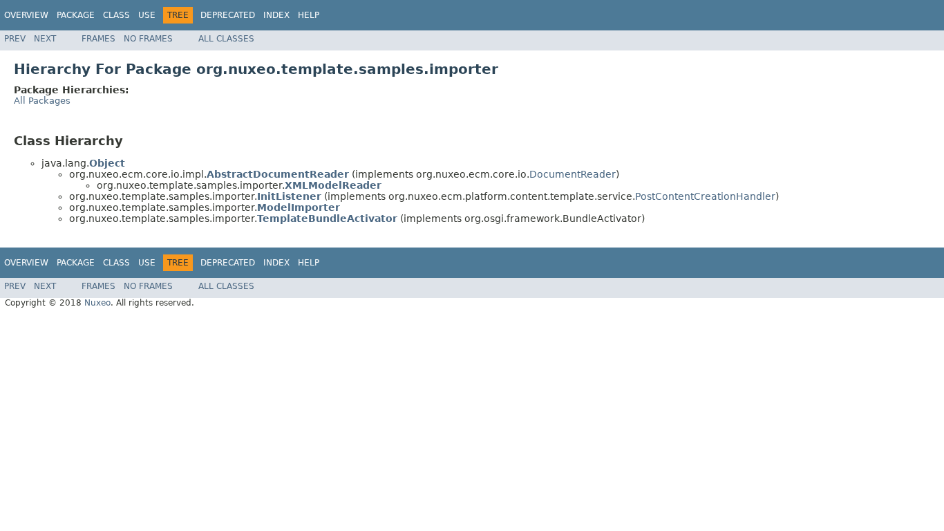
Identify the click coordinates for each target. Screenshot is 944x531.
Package (76, 15)
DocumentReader (572, 174)
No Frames (148, 39)
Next (45, 39)
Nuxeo (97, 303)
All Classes (226, 39)
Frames (98, 39)
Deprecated (227, 15)
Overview (26, 15)
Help (308, 15)
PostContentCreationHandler (705, 196)
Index (276, 15)
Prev (15, 39)
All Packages (42, 100)
